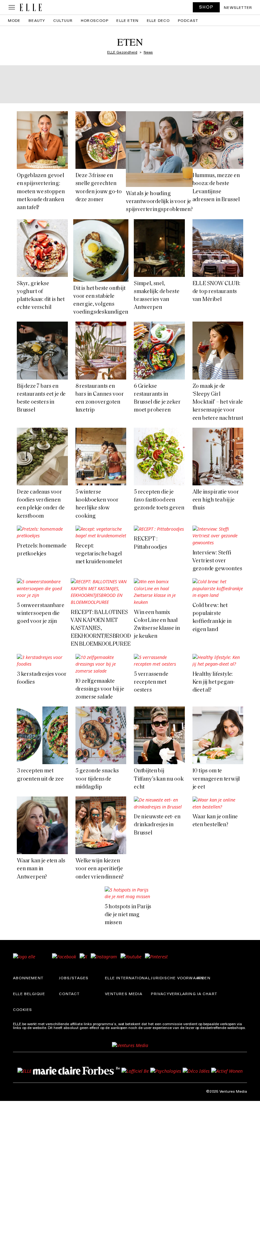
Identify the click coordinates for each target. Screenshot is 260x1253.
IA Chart (207, 993)
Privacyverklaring (173, 993)
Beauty (37, 20)
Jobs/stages (73, 978)
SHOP (206, 6)
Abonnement (28, 978)
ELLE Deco (158, 20)
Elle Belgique (29, 993)
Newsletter (238, 7)
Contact (69, 993)
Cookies (22, 1009)
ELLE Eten (127, 20)
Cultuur (63, 20)
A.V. (201, 978)
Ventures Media (123, 993)
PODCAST (188, 20)
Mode (14, 20)
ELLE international (127, 978)
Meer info (21, 1031)
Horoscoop (94, 20)
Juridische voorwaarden (180, 978)
